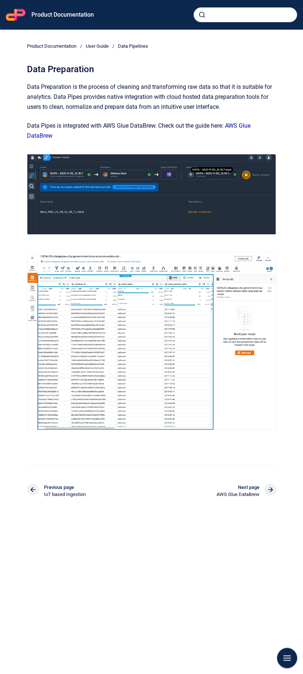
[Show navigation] (287, 658)
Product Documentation (62, 14)
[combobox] (245, 15)
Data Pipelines (133, 46)
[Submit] (202, 15)
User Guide (97, 46)
